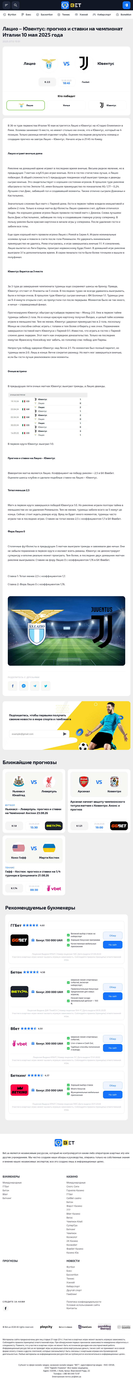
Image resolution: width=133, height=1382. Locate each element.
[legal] (46, 1327)
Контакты (71, 1308)
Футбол (12, 14)
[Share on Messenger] (24, 686)
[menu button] (6, 5)
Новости (73, 1261)
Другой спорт (74, 1290)
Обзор (112, 935)
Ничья (66, 105)
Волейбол (126, 14)
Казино (72, 1176)
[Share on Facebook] (13, 686)
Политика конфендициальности (83, 1301)
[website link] (86, 82)
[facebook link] (5, 1308)
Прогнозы (10, 1261)
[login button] (126, 5)
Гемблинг (71, 1294)
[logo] (71, 5)
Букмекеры (11, 1176)
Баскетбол (47, 14)
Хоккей (84, 14)
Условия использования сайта (83, 1305)
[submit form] (65, 734)
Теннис (66, 14)
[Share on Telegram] (35, 686)
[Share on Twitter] (46, 686)
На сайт (113, 944)
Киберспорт (104, 14)
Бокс (28, 14)
